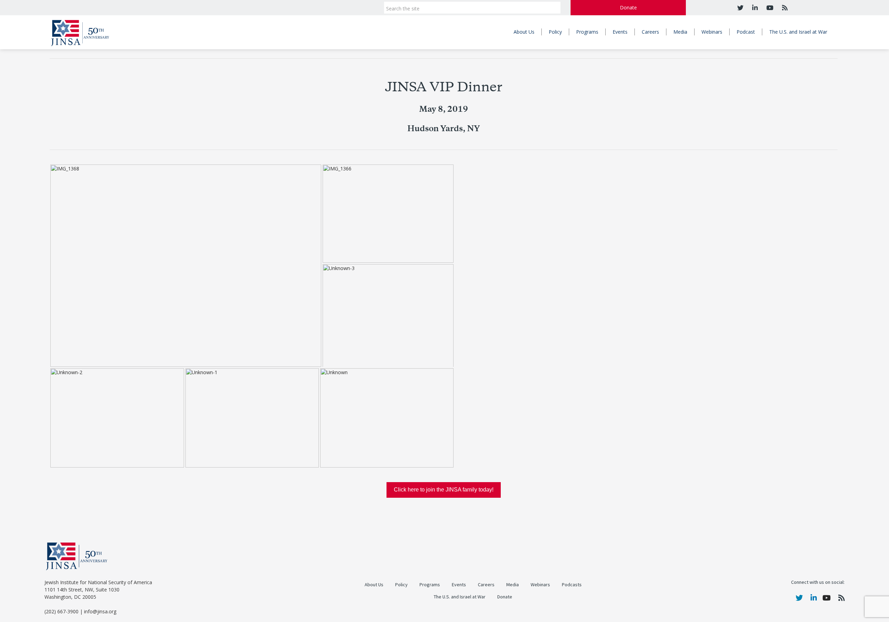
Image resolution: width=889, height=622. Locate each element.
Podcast (746, 31)
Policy (555, 31)
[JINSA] (80, 31)
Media (680, 31)
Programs (587, 31)
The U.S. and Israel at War (798, 31)
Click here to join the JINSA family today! (443, 490)
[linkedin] (754, 7)
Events (620, 31)
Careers (650, 31)
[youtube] (769, 7)
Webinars (711, 31)
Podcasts (572, 584)
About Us (524, 31)
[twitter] (740, 7)
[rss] (784, 7)
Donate (628, 7)
